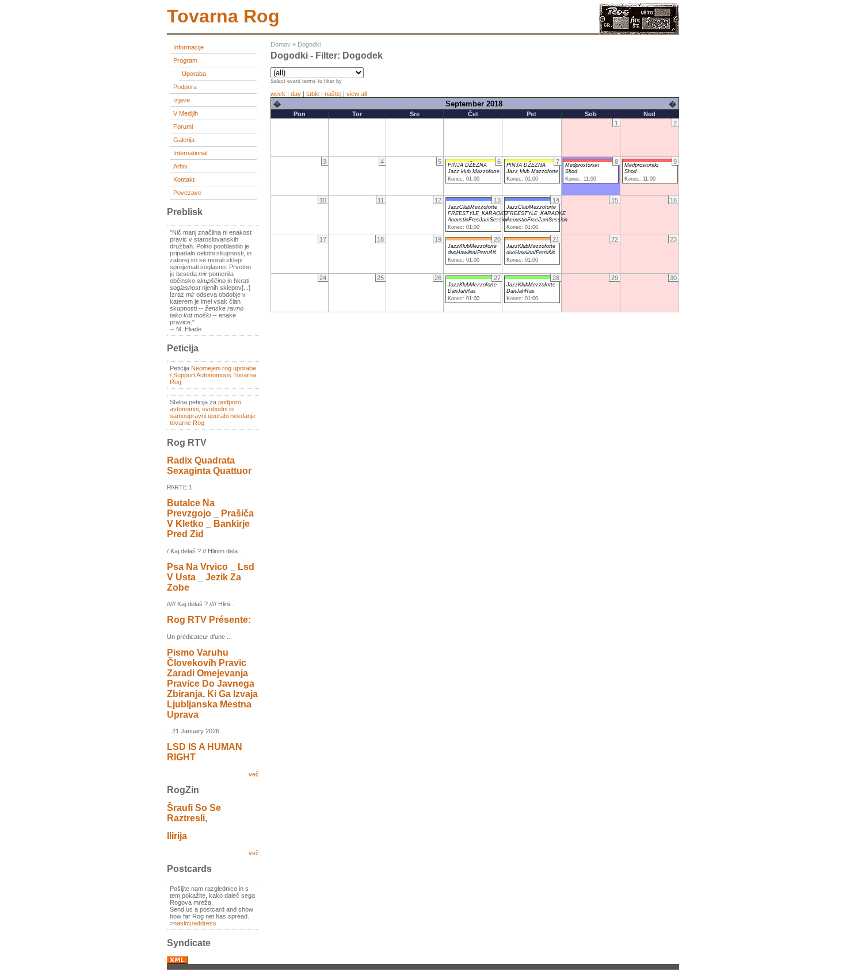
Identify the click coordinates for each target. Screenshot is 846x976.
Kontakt (184, 179)
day (296, 93)
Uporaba (194, 73)
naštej (333, 93)
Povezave (187, 192)
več (254, 774)
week (277, 93)
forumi (183, 126)
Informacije (188, 47)
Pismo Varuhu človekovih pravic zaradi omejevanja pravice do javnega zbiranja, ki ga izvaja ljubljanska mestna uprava (212, 683)
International (190, 153)
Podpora (185, 86)
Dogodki (309, 44)
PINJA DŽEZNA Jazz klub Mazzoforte (474, 168)
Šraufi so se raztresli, (194, 813)
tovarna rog (223, 16)
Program (185, 60)
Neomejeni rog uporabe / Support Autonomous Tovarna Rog (213, 375)
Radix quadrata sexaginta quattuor (209, 466)
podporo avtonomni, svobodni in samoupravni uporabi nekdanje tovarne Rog (213, 412)
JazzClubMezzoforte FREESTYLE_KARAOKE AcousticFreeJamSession (478, 213)
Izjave (181, 100)
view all (356, 93)
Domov (280, 44)
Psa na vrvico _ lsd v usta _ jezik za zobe (210, 577)
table (312, 93)
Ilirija (177, 836)
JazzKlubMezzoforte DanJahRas (472, 288)
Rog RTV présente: (209, 620)
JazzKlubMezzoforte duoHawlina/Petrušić (472, 249)
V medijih (185, 113)
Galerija (184, 139)
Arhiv (180, 166)
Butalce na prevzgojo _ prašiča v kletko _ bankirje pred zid (210, 518)
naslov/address (194, 923)
